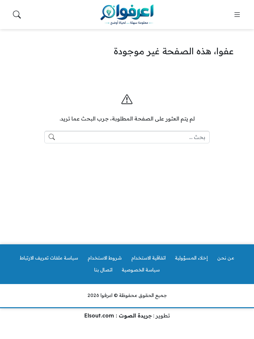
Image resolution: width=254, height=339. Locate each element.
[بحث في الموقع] (17, 15)
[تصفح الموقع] (237, 15)
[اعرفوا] (127, 14)
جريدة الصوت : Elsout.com (118, 315)
